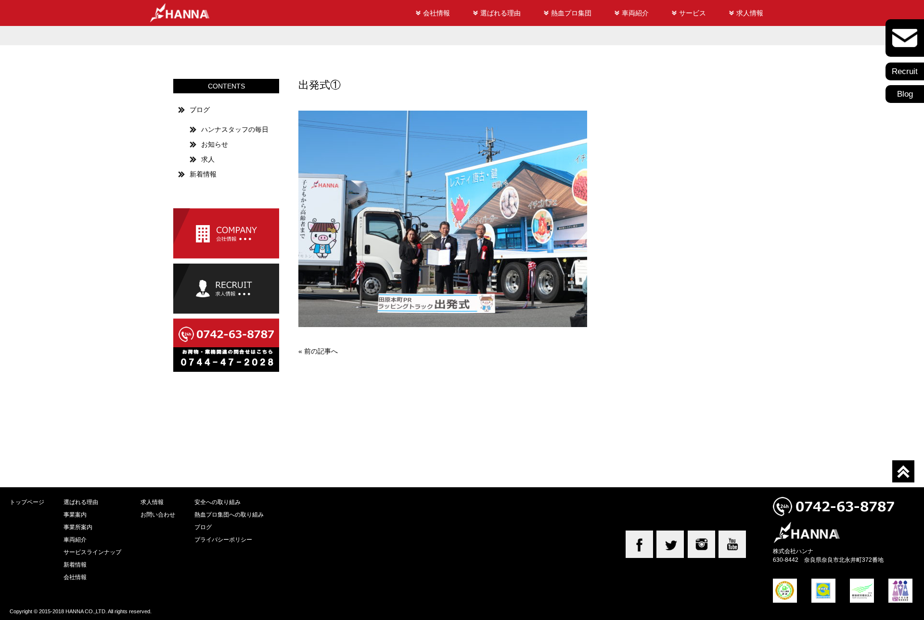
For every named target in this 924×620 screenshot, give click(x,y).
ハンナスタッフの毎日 (235, 129)
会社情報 (436, 13)
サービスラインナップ (92, 552)
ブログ (200, 110)
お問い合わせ (158, 514)
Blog (905, 94)
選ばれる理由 (500, 13)
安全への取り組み (217, 502)
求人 (208, 159)
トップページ (27, 502)
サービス (692, 13)
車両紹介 (635, 13)
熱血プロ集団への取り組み (229, 514)
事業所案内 (78, 527)
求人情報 (749, 13)
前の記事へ (321, 351)
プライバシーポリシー (223, 539)
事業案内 (75, 514)
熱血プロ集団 (571, 13)
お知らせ (214, 144)
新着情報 (203, 174)
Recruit (905, 71)
